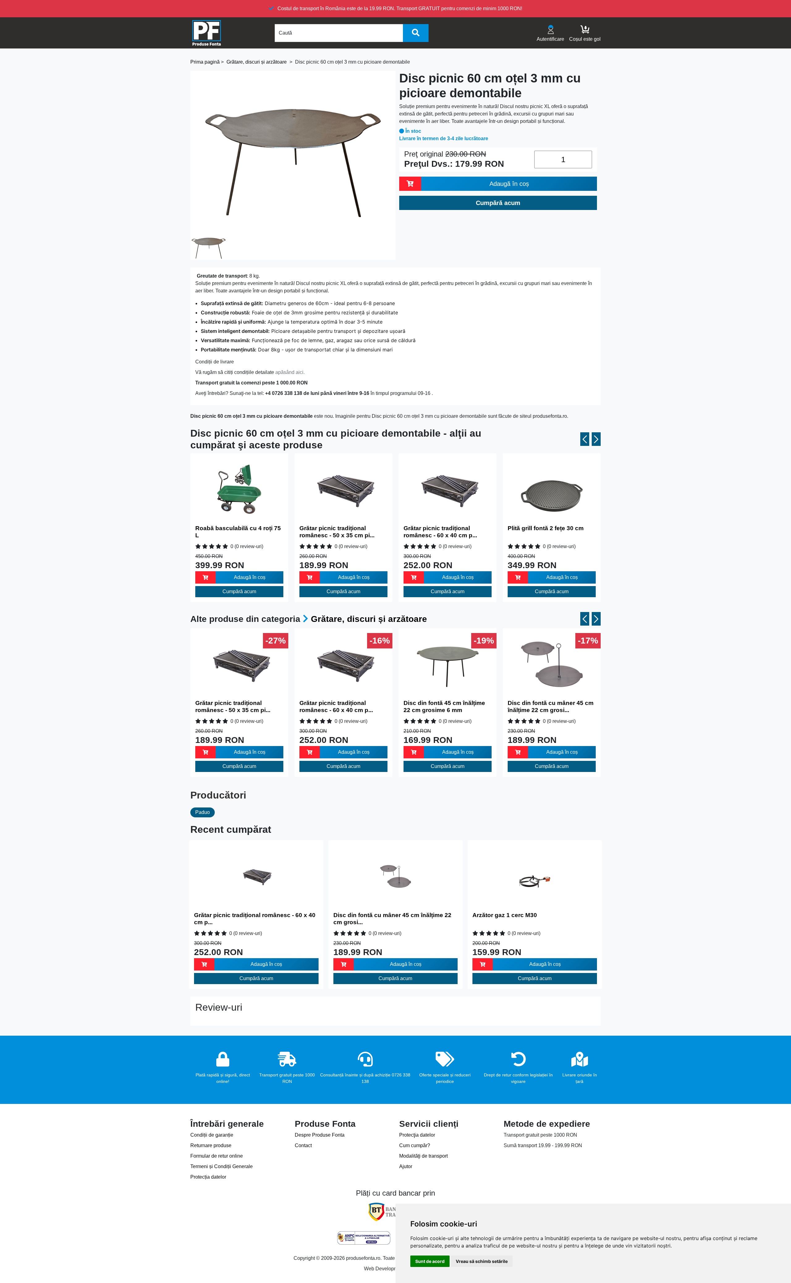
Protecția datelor (208, 1177)
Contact (303, 1145)
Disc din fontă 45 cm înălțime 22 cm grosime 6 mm (444, 706)
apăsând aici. (290, 372)
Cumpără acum (239, 591)
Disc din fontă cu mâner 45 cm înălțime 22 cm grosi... (551, 706)
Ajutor (405, 1166)
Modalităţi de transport (423, 1156)
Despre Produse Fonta (320, 1135)
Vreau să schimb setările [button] (482, 1261)
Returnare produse (210, 1145)
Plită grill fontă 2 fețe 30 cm (546, 528)
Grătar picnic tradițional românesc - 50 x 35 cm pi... (336, 532)
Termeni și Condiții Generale (221, 1166)
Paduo (202, 812)
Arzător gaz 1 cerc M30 (504, 915)
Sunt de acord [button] (430, 1261)
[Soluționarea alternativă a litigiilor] (364, 1238)
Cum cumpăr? (414, 1145)
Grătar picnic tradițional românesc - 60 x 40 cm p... (440, 532)
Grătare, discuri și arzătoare (369, 619)
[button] (584, 439)
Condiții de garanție (211, 1135)
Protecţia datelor (417, 1135)
